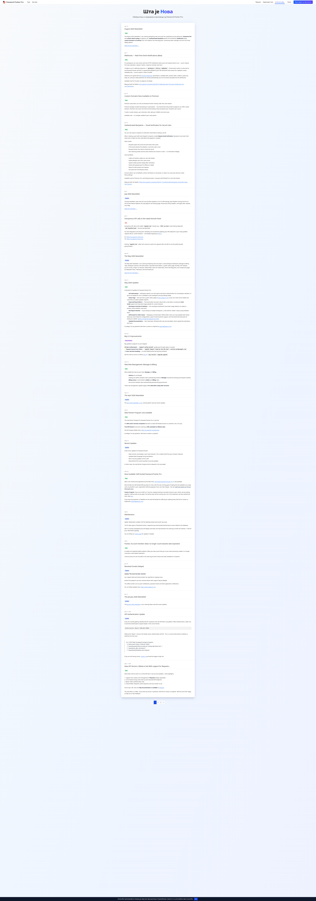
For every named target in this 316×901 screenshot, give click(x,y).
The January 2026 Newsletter (135, 597)
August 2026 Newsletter (134, 29)
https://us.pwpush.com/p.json (135, 239)
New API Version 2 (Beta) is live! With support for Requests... (147, 666)
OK (196, 899)
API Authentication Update (135, 614)
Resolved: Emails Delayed (134, 566)
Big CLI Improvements (133, 336)
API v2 (159, 233)
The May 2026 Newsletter (134, 256)
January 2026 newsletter (133, 604)
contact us (144, 656)
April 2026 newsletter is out (134, 403)
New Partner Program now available (138, 413)
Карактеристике (268, 2)
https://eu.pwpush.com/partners (150, 430)
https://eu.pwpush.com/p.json (135, 237)
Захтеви (34, 2)
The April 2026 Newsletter (134, 395)
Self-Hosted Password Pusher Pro (164, 481)
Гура (28, 2)
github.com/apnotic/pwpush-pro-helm (148, 319)
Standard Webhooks (146, 75)
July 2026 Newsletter (132, 194)
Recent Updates (131, 443)
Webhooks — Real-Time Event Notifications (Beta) (143, 55)
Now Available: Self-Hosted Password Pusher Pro (143, 474)
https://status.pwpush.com (148, 587)
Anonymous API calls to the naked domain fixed (143, 218)
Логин (289, 2)
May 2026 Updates (132, 283)
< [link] (152, 702)
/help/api (161, 687)
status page (138, 534)
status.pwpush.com (163, 298)
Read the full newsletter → (132, 45)
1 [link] (155, 702)
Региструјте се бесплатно (303, 2)
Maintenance (129, 514)
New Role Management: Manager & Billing (141, 364)
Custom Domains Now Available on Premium (142, 96)
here (144, 354)
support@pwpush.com (165, 326)
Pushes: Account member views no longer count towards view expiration (152, 544)
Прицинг (258, 2)
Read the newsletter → (131, 209)
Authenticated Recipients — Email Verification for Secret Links (148, 125)
